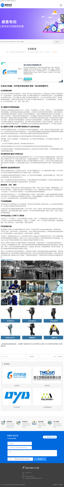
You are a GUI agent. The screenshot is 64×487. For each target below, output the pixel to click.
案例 (18, 41)
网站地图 (60, 484)
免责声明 (55, 484)
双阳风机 (60, 356)
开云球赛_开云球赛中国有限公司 (8, 1)
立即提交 (40, 459)
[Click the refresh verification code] (23, 459)
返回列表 (58, 41)
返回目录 (32, 356)
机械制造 (22, 41)
